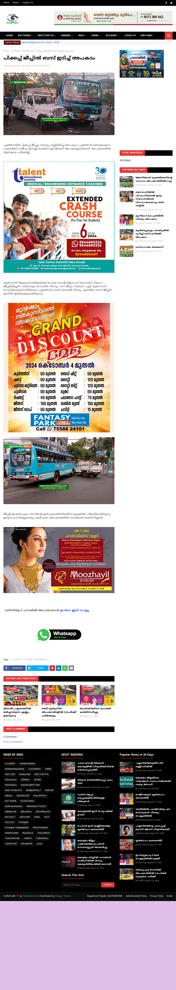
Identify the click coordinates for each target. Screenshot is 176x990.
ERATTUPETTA (41, 774)
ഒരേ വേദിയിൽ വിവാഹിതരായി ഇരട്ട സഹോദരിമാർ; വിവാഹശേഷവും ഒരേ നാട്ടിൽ (149, 199)
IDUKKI (37, 780)
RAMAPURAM (11, 833)
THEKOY (28, 838)
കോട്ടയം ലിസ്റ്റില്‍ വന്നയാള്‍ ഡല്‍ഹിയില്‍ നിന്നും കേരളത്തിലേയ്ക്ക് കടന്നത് (94, 861)
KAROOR (49, 790)
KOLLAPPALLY (40, 796)
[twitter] (171, 3)
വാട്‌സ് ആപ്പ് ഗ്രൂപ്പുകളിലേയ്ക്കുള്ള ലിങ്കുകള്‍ (91, 798)
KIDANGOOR (23, 796)
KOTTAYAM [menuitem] (24, 35)
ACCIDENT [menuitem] (111, 35)
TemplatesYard (30, 896)
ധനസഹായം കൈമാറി (149, 247)
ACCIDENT (16, 660)
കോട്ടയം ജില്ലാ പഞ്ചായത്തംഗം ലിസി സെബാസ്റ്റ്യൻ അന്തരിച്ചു (92, 844)
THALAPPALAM (12, 838)
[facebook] (166, 3)
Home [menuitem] (9, 35)
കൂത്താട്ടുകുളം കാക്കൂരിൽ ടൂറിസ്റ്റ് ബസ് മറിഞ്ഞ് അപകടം (152, 234)
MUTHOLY (10, 817)
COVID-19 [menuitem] (130, 35)
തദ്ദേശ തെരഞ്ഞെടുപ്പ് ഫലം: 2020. (95, 782)
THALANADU (43, 833)
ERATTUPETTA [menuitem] (46, 35)
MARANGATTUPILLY (36, 806)
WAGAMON (26, 844)
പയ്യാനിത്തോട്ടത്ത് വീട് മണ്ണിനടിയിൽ (149, 765)
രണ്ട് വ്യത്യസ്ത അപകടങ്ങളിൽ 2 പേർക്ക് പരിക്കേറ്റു (59, 712)
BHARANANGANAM (14, 769)
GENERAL (25, 780)
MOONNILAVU (43, 812)
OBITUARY (25, 817)
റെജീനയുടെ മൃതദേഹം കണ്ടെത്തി (150, 796)
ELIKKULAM (24, 774)
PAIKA (37, 817)
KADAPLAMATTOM (30, 785)
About (16, 3)
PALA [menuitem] (81, 35)
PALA (46, 817)
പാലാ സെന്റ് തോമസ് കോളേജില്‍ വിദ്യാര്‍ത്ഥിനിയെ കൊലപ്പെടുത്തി (95, 766)
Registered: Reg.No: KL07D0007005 (104, 896)
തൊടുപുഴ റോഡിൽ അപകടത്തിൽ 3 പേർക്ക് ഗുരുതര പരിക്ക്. (150, 873)
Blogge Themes (63, 896)
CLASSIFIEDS (34, 769)
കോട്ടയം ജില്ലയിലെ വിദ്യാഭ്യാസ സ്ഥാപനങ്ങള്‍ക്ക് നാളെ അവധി (153, 781)
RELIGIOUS (28, 833)
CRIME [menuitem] (94, 35)
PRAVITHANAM (40, 828)
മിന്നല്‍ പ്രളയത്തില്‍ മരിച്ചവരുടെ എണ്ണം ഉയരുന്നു (17, 712)
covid (39, 844)
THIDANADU (42, 838)
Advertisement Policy (136, 896)
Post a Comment (13, 742)
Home (6, 3)
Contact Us (27, 3)
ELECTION (10, 774)
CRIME (48, 769)
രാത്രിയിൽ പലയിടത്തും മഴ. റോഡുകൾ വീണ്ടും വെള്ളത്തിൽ (153, 813)
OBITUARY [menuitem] (146, 35)
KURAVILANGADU (13, 806)
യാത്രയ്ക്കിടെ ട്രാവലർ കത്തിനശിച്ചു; (95, 710)
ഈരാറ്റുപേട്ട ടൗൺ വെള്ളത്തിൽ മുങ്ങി (147, 857)
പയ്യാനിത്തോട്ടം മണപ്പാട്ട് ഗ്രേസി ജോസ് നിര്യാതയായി (152, 828)
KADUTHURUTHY (13, 790)
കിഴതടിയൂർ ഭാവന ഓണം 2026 (40, 42)
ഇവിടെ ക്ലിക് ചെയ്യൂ (74, 610)
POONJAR (23, 822)
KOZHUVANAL (27, 801)
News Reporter (13, 66)
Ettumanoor (11, 780)
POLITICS (9, 822)
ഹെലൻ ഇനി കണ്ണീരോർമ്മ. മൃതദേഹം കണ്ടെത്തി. (94, 828)
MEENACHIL (10, 812)
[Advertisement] (146, 105)
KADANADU (11, 785)
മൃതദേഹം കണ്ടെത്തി (148, 840)
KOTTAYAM (10, 801)
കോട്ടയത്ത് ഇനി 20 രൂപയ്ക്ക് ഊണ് (95, 813)
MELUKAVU (26, 812)
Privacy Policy (156, 896)
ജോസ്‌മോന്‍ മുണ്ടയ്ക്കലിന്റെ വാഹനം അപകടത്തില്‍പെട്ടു (153, 179)
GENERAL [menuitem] (66, 35)
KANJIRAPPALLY (33, 790)
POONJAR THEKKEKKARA (23, 51)
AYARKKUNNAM (27, 764)
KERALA (8, 796)
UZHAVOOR (11, 844)
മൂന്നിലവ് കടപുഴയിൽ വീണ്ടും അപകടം (149, 218)
